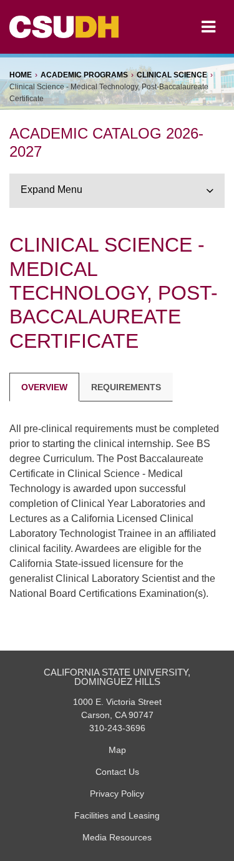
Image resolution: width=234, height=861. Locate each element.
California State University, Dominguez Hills (117, 677)
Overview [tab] (44, 387)
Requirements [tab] (126, 387)
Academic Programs (84, 75)
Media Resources (117, 837)
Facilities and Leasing (117, 815)
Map (117, 750)
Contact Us (117, 772)
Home (20, 75)
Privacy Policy (117, 794)
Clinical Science (172, 75)
